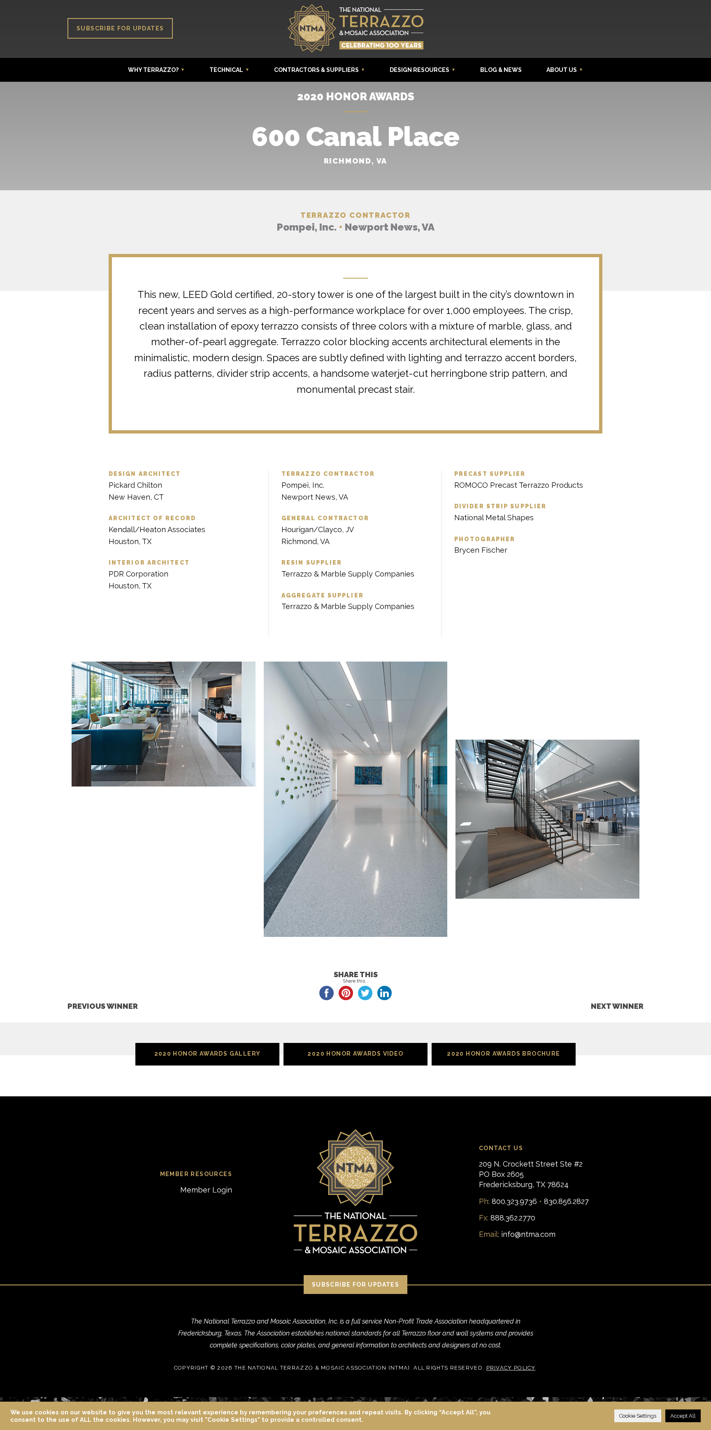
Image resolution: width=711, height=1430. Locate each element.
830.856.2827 (566, 1201)
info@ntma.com (528, 1234)
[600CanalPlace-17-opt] (164, 815)
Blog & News (501, 70)
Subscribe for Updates (120, 28)
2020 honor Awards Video (355, 1053)
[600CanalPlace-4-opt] (356, 800)
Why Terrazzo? (153, 70)
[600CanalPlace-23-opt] (164, 893)
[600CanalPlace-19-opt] (164, 846)
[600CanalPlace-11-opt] (547, 712)
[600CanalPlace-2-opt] (164, 725)
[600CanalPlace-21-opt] (164, 877)
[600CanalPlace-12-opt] (547, 727)
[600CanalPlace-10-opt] (547, 696)
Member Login (206, 1190)
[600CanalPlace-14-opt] (547, 820)
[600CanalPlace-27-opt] (164, 909)
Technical (226, 70)
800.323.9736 (514, 1201)
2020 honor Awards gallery (207, 1053)
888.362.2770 (512, 1217)
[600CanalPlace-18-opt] (164, 831)
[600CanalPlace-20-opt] (164, 862)
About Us (561, 70)
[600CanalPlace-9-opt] (547, 681)
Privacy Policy (510, 1368)
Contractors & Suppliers (316, 70)
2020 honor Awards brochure (503, 1053)
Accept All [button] (683, 1416)
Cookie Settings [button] (637, 1416)
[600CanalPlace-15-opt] (164, 799)
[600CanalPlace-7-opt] (547, 665)
